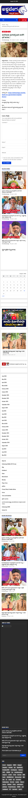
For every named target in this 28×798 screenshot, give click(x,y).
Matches (4, 480)
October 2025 (5, 401)
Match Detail (5, 476)
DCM (24, 774)
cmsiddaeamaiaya (18, 772)
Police (14, 784)
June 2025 (4, 414)
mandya (17, 782)
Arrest (4, 765)
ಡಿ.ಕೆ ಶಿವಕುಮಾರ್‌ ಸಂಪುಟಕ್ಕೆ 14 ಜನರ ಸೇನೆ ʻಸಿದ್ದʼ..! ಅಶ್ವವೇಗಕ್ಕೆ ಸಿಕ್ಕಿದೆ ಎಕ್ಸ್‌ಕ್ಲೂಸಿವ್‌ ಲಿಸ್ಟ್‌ (14, 216)
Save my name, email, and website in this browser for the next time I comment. (13, 158)
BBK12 (14, 765)
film (3, 779)
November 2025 (5, 398)
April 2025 (4, 420)
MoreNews (21, 794)
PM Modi (9, 784)
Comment (5, 122)
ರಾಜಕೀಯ (13, 187)
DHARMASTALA (10, 777)
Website (4, 152)
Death (4, 777)
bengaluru (5, 767)
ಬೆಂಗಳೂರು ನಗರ (6, 212)
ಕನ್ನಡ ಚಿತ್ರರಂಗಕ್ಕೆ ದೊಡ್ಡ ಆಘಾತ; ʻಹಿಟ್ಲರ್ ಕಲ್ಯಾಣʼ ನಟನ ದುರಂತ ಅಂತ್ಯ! (14, 613)
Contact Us (4, 510)
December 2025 (5, 395)
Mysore (22, 782)
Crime (14, 774)
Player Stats (5, 483)
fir (6, 779)
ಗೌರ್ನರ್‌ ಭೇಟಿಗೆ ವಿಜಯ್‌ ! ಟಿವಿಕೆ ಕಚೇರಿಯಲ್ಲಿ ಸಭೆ (11, 750)
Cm (12, 772)
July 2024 (4, 449)
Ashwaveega (6, 40)
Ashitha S (4, 616)
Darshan (19, 774)
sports (20, 789)
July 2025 (4, 411)
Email (3, 147)
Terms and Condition (6, 495)
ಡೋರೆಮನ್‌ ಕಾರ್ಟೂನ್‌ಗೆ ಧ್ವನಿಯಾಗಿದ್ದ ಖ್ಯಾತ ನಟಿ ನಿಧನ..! (12, 107)
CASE (4, 772)
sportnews (14, 789)
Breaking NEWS (6, 770)
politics (3, 486)
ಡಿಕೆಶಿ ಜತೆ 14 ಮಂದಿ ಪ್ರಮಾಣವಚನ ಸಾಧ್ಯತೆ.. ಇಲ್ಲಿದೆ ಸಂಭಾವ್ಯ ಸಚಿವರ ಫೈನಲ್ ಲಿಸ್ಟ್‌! (13, 241)
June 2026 (4, 376)
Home (3, 473)
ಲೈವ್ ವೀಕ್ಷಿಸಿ (24, 20)
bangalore (9, 765)
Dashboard (4, 470)
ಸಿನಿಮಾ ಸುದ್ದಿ (9, 609)
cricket (10, 774)
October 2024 (5, 439)
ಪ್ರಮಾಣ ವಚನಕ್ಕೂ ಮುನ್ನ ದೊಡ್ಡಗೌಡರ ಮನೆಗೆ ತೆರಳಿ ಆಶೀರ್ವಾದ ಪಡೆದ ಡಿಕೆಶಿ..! (12, 191)
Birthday (10, 767)
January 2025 (5, 430)
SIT (10, 789)
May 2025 (4, 417)
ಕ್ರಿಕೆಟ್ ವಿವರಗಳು (5, 499)
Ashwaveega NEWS (6, 507)
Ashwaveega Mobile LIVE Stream (9, 464)
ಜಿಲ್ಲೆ (10, 187)
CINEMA (8, 772)
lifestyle (12, 782)
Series (3, 492)
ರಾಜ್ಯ (9, 31)
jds (14, 779)
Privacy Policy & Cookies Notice (9, 489)
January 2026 (5, 392)
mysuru (4, 784)
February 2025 (5, 426)
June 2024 (4, 452)
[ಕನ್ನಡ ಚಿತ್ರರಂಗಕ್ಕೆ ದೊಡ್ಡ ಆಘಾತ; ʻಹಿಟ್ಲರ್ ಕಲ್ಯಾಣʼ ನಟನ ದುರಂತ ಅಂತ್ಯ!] (14, 602)
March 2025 (4, 423)
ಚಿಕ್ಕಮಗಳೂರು (5, 31)
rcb (22, 787)
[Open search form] (16, 20)
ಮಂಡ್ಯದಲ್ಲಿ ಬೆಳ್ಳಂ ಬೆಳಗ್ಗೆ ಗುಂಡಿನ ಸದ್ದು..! (10, 101)
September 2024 (6, 442)
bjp (14, 767)
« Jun (3, 296)
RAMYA (18, 787)
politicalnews (20, 784)
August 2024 (5, 445)
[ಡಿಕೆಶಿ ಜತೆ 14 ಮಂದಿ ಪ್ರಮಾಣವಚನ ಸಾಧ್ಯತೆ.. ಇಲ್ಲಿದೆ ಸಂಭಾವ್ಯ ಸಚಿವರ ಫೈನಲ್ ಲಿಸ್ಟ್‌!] (14, 230)
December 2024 (5, 433)
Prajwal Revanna (12, 787)
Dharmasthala (18, 777)
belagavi (19, 765)
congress (5, 774)
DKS (24, 777)
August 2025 (5, 407)
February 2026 (5, 389)
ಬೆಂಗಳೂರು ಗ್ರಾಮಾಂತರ (15, 210)
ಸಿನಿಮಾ (4, 609)
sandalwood (5, 789)
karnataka (18, 779)
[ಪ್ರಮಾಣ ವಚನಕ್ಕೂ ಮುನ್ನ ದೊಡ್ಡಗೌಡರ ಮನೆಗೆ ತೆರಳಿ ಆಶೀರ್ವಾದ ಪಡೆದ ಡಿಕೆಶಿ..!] (14, 180)
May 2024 (4, 455)
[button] (3, 19)
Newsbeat (6, 187)
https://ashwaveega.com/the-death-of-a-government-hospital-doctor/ (14, 94)
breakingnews (14, 770)
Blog (3, 467)
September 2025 (5, 404)
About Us (4, 461)
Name (4, 142)
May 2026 (4, 379)
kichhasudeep (6, 782)
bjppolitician (19, 767)
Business (21, 770)
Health (10, 779)
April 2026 (4, 382)
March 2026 (4, 385)
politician (5, 787)
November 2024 (5, 436)
